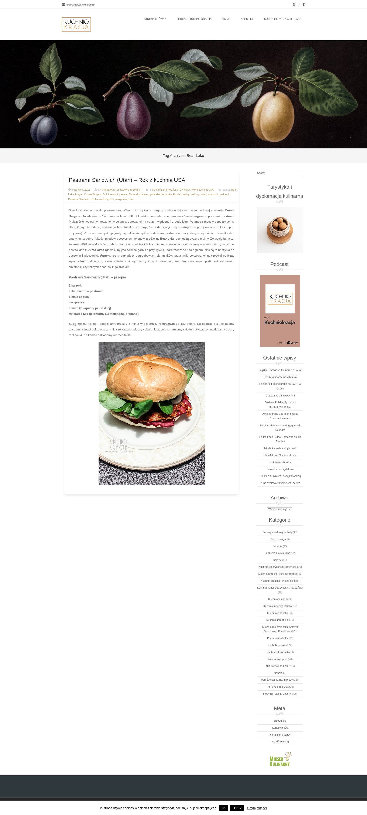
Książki (277, 560)
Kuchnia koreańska (277, 619)
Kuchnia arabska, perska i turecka (277, 573)
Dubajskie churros (280, 462)
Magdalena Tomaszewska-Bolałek (121, 189)
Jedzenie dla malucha (277, 553)
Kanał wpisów (280, 727)
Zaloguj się (280, 720)
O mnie (226, 19)
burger (79, 194)
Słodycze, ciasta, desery (277, 693)
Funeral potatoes (138, 194)
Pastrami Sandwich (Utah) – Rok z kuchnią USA (127, 180)
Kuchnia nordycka (277, 638)
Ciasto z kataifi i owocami (280, 395)
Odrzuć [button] (237, 808)
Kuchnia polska (277, 645)
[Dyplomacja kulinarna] (280, 230)
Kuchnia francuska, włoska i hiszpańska (280, 587)
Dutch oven (109, 194)
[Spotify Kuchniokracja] (280, 311)
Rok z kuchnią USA (202, 189)
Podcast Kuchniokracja (194, 19)
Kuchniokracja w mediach (283, 19)
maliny (185, 194)
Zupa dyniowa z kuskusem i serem (280, 483)
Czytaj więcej (257, 808)
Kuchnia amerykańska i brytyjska (171, 189)
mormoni (212, 194)
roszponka (121, 199)
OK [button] (224, 808)
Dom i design (278, 539)
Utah (131, 199)
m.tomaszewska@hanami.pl (80, 4)
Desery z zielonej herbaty (277, 532)
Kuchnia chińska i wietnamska (278, 580)
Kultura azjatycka (277, 659)
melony (195, 194)
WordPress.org (280, 741)
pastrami (224, 194)
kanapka (167, 194)
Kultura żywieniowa (276, 666)
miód (203, 194)
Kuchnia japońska (277, 613)
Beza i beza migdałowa (280, 469)
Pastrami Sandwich (79, 199)
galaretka (155, 194)
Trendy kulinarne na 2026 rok (280, 377)
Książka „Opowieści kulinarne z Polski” (280, 370)
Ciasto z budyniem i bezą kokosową (280, 476)
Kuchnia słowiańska (278, 652)
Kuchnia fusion (276, 599)
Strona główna (155, 19)
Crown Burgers (93, 194)
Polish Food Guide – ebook (280, 455)
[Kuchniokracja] (76, 24)
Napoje (278, 673)
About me (247, 19)
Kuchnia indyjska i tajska (277, 606)
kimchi (177, 194)
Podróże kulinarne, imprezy (277, 679)
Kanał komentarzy (280, 734)
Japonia (277, 546)
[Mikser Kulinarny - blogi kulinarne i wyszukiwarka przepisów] (280, 758)
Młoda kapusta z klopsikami (280, 448)
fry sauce (122, 194)
